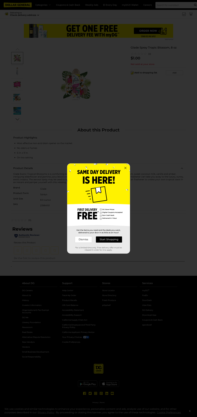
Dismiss (83, 239)
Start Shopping (109, 239)
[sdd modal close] (125, 168)
